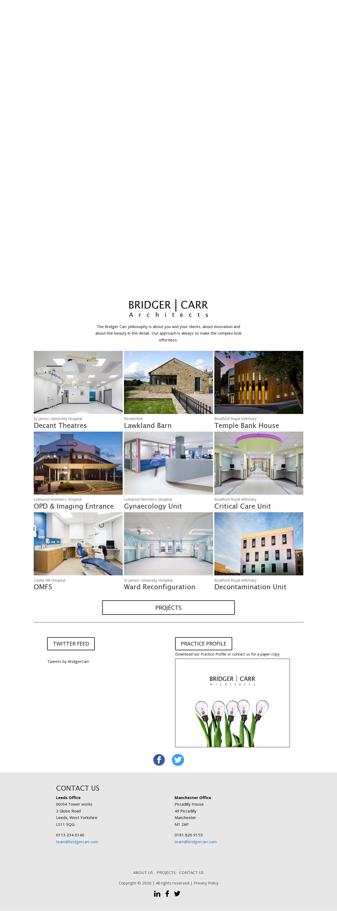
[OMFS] (78, 543)
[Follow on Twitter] (178, 760)
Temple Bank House (246, 425)
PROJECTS (168, 607)
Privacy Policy (206, 883)
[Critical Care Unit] (258, 463)
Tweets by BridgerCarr (68, 661)
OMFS (43, 587)
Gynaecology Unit (153, 506)
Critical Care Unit (242, 506)
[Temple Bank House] (258, 382)
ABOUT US (143, 872)
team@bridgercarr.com (77, 841)
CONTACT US (191, 872)
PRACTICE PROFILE (203, 643)
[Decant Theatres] (78, 382)
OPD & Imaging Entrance (74, 506)
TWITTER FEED (71, 643)
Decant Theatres (60, 425)
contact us (241, 654)
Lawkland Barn (148, 425)
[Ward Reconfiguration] (168, 543)
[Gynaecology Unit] (168, 463)
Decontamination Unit (250, 587)
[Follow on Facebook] (159, 760)
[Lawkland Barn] (168, 382)
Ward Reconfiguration (159, 587)
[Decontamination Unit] (258, 543)
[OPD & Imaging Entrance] (78, 463)
